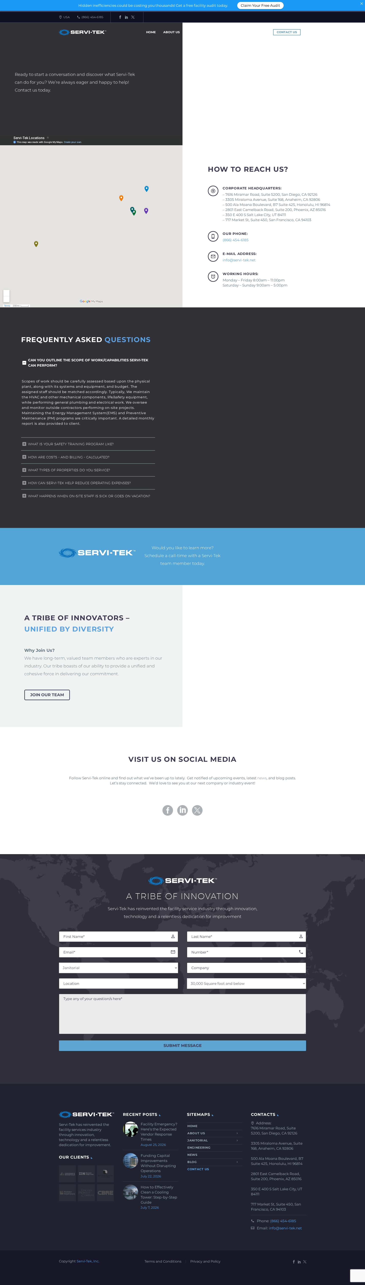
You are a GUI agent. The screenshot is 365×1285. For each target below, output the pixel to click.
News (248, 32)
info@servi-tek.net (239, 260)
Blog (264, 32)
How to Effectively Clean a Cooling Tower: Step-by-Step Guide (159, 1194)
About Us (171, 32)
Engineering (225, 32)
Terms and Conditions (162, 1261)
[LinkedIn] (126, 17)
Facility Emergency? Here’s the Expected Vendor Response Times (159, 1131)
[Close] (361, 3)
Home (151, 32)
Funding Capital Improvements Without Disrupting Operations (158, 1163)
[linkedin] (182, 810)
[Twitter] (133, 17)
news (262, 778)
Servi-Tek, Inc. (88, 1261)
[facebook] (167, 810)
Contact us (287, 32)
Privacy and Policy (205, 1261)
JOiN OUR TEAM (47, 694)
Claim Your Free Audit (260, 5)
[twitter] (197, 810)
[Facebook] (120, 17)
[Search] (305, 32)
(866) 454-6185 (92, 17)
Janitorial (196, 32)
